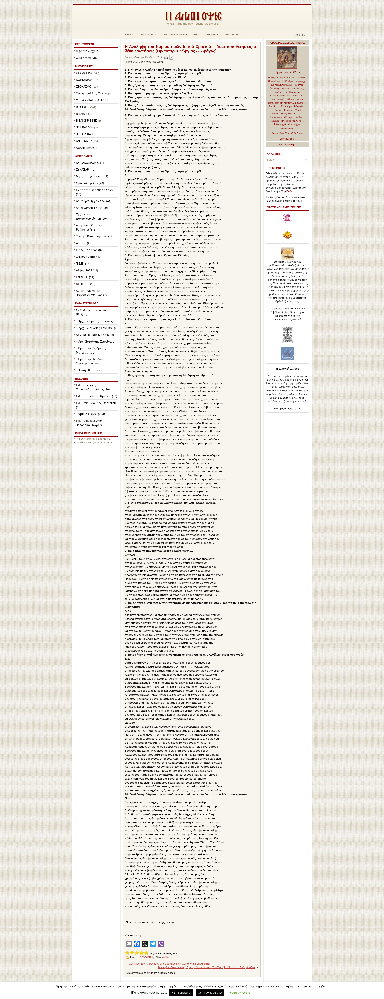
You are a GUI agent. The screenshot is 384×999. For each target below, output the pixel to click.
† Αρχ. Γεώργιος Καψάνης (94, 321)
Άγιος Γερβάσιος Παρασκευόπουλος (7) (91, 293)
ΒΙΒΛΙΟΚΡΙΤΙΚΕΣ (86, 120)
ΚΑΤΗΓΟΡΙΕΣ (84, 66)
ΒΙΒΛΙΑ (80, 114)
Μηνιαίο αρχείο (87, 51)
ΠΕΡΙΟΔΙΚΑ (83, 134)
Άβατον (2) (83, 243)
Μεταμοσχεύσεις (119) (92, 176)
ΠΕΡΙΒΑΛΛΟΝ (85, 127)
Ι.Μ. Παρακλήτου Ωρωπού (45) (96, 396)
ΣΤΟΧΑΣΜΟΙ (84, 86)
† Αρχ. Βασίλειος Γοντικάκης (96, 328)
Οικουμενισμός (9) (89, 257)
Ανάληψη (166, 957)
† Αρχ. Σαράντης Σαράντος (95, 341)
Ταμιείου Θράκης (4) (90, 414)
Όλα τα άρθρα (86, 58)
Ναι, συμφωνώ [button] (181, 992)
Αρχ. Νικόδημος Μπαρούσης (95, 335)
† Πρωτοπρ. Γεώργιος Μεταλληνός (91, 350)
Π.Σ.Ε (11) (82, 263)
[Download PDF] (171, 57)
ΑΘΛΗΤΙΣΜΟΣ (85, 148)
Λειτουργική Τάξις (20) (92, 208)
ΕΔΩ (289, 191)
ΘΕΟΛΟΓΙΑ (83, 73)
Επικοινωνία (232, 34)
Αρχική (129, 34)
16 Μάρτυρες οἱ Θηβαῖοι (291, 106)
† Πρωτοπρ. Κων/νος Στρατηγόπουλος (90, 361)
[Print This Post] (166, 57)
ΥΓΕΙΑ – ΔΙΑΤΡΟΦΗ (89, 100)
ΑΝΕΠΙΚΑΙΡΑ (84, 141)
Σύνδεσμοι (211, 34)
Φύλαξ (299, 117)
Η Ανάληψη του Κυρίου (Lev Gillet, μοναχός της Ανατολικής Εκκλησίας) (168, 963)
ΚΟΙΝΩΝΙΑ (83, 80)
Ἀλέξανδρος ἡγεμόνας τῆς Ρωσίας (286, 120)
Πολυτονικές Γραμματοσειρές (181, 34)
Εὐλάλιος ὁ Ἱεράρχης (282, 110)
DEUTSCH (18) (85, 284)
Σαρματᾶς (300, 102)
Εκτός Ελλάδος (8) (89, 250)
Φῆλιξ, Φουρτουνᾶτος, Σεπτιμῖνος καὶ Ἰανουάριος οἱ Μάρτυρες (286, 114)
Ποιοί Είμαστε (148, 34)
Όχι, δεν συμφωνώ (210, 992)
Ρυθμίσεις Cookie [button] (239, 992)
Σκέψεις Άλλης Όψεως (92, 93)
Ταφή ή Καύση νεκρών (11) (94, 236)
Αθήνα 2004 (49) (87, 270)
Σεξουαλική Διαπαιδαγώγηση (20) (91, 216)
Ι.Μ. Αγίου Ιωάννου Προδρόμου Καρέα (89, 423)
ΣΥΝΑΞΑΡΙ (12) (86, 169)
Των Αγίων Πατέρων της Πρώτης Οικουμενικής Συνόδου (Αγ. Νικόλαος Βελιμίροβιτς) (207, 967)
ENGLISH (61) (85, 277)
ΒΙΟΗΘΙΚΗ (83, 107)
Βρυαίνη (273, 106)
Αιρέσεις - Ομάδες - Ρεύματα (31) (90, 227)
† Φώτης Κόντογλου (89, 370)
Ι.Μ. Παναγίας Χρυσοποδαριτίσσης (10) (93, 387)
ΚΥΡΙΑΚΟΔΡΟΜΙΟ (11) (90, 163)
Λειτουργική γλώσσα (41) (93, 201)
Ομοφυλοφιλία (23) (90, 183)
